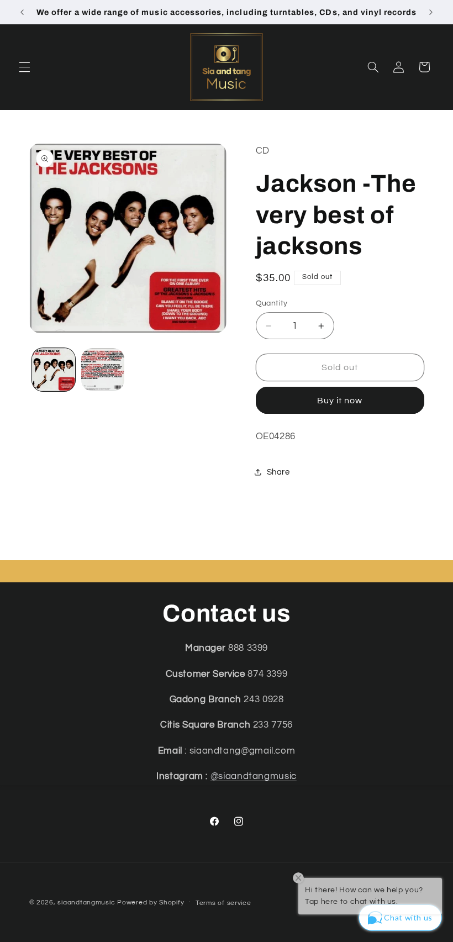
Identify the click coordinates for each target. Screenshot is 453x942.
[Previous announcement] (22, 12)
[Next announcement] (431, 12)
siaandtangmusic (86, 902)
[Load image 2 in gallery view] (102, 369)
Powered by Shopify (150, 902)
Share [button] (278, 472)
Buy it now (340, 400)
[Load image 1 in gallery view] (53, 369)
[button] (24, 67)
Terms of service (223, 903)
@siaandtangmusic (253, 776)
